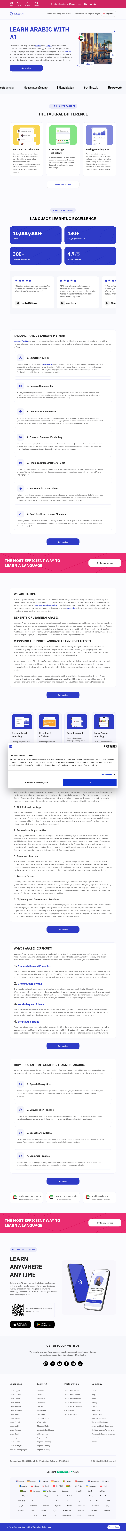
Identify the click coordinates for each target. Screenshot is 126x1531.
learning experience (114, 296)
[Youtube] (59, 1363)
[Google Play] (44, 1324)
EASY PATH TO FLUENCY (64, 210)
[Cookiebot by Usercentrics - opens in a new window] (106, 746)
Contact (95, 1406)
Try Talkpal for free (63, 184)
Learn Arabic (14, 1426)
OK (90, 782)
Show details (106, 775)
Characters (41, 1402)
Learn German (15, 1406)
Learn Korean (15, 1442)
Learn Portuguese (16, 1446)
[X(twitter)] (80, 1363)
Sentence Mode (43, 1418)
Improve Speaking (44, 1442)
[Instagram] (45, 1363)
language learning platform (46, 605)
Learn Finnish (15, 1422)
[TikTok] (52, 1363)
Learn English (15, 1391)
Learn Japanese (16, 1438)
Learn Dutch (14, 1414)
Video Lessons (42, 1434)
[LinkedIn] (73, 1363)
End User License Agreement (103, 1430)
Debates (40, 1406)
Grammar (40, 1391)
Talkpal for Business (72, 1395)
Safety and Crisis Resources (102, 1426)
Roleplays (41, 1398)
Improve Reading (43, 1446)
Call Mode (41, 1414)
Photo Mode (41, 1410)
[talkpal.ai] (17, 14)
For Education (81, 13)
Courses (40, 1395)
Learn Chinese (15, 1430)
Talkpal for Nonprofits (72, 1402)
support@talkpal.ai (77, 1355)
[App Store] (20, 1324)
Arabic (38, 45)
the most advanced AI (64, 106)
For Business (67, 13)
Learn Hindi (14, 1434)
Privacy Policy (97, 1414)
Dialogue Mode (43, 1426)
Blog (93, 1395)
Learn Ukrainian (16, 1410)
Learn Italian (15, 1402)
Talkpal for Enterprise (72, 1398)
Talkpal (49, 45)
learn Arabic (47, 364)
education (71, 608)
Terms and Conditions (100, 1422)
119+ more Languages (18, 1449)
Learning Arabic (21, 341)
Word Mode (41, 1422)
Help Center (96, 1410)
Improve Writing (43, 1449)
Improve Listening (44, 1438)
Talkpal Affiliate (70, 1414)
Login (97, 13)
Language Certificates (45, 1430)
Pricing (94, 1402)
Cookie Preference (99, 1418)
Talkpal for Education (72, 1391)
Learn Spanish (15, 1395)
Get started (26, 68)
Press (94, 1398)
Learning (57, 13)
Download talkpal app (25, 1249)
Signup (91, 13)
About (94, 1391)
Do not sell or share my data (36, 782)
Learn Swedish (15, 1418)
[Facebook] (66, 1363)
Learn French (15, 1398)
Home (49, 13)
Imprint (94, 1442)
